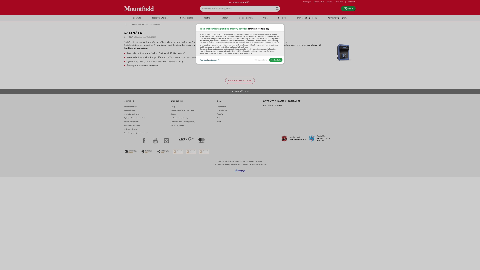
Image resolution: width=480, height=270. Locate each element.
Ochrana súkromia (223, 51)
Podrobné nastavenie (208, 60)
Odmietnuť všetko (260, 60)
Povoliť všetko (276, 60)
